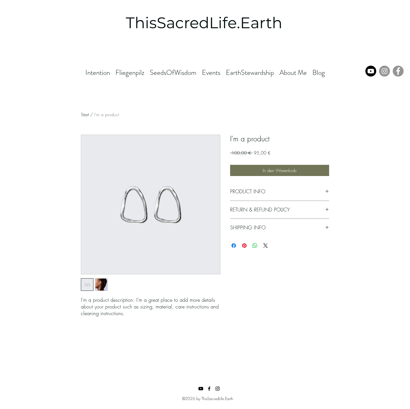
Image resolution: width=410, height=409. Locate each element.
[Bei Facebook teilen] (233, 245)
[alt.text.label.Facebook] (209, 388)
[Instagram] (384, 71)
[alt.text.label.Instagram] (217, 388)
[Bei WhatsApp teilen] (255, 245)
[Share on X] (265, 245)
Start (85, 114)
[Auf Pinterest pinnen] (244, 245)
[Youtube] (370, 71)
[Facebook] (398, 71)
